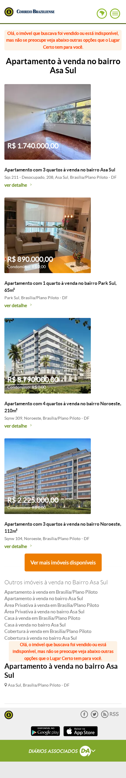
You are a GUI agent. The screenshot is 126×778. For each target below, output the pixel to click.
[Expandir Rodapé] (63, 752)
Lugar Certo (8, 11)
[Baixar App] (45, 737)
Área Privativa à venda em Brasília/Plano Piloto (51, 605)
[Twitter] (94, 716)
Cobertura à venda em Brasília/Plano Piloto (47, 631)
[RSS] (110, 716)
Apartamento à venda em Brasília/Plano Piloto (51, 592)
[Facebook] (84, 716)
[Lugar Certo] (8, 714)
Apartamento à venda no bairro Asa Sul (43, 598)
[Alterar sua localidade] (102, 13)
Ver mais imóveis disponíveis (63, 562)
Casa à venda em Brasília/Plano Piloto (42, 618)
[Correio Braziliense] (35, 10)
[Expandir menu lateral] (115, 13)
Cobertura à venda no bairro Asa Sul (40, 638)
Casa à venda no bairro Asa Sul (35, 624)
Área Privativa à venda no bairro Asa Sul (44, 611)
